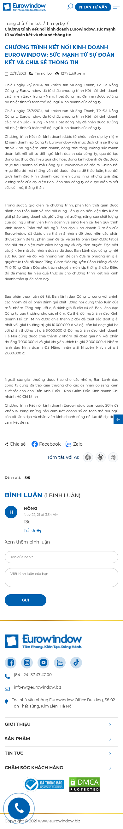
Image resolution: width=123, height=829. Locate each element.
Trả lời (29, 530)
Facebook (50, 444)
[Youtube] (43, 662)
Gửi (25, 600)
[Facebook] (10, 662)
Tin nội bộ (43, 73)
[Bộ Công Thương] (43, 785)
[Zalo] (60, 662)
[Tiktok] (76, 662)
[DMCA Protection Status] (84, 785)
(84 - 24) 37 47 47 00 (33, 674)
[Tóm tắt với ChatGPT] (88, 457)
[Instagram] (27, 662)
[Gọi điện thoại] (19, 808)
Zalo (78, 444)
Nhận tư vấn (93, 7)
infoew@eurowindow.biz (37, 687)
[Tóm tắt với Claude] (101, 457)
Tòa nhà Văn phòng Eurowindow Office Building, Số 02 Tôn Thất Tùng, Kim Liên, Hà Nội (63, 702)
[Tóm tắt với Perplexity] (113, 457)
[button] (70, 7)
